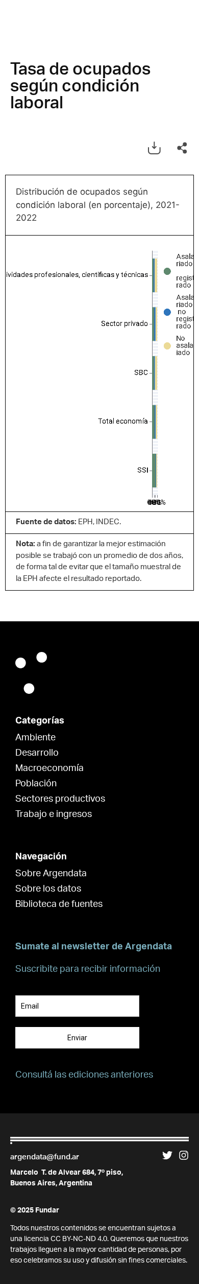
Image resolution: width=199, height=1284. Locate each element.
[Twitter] (167, 1155)
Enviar (77, 1038)
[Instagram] (184, 1155)
